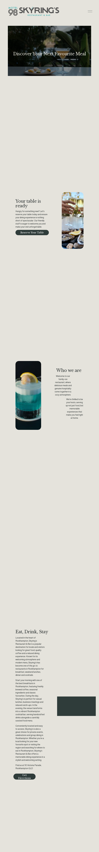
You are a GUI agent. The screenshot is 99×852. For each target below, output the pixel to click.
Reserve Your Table (32, 232)
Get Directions (24, 777)
